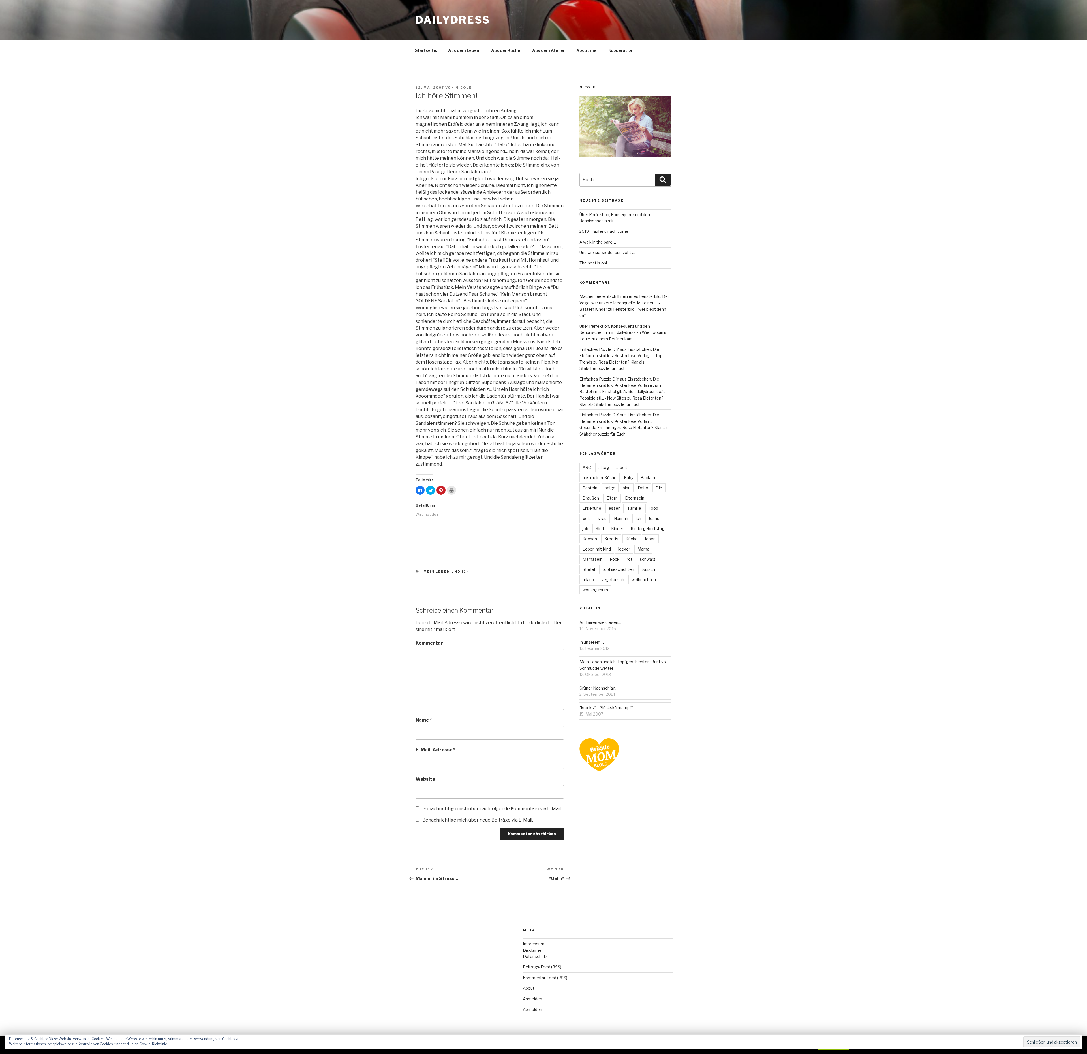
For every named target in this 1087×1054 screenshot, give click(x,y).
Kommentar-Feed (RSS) (545, 977)
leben (650, 538)
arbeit (621, 467)
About (528, 988)
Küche (632, 538)
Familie (634, 508)
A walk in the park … (597, 242)
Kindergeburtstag (647, 528)
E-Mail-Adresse (435, 749)
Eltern (612, 498)
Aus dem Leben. (464, 50)
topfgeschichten (618, 569)
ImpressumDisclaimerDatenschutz (535, 950)
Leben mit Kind (597, 549)
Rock (614, 559)
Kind (600, 528)
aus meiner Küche (600, 477)
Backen (648, 477)
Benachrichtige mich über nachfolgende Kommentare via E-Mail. (492, 808)
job (585, 528)
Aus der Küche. (506, 50)
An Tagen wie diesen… (600, 622)
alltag (603, 467)
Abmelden (532, 1009)
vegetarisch (612, 579)
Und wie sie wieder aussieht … (607, 252)
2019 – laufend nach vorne (603, 231)
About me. (587, 50)
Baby (628, 477)
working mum (595, 589)
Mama (643, 549)
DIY (659, 487)
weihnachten (644, 579)
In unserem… (591, 642)
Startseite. (426, 50)
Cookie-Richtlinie (153, 1044)
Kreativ (611, 538)
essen (614, 508)
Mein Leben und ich (446, 571)
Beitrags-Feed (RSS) (542, 967)
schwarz (647, 559)
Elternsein (634, 498)
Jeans (654, 518)
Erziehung (592, 508)
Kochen (590, 538)
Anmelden (532, 999)
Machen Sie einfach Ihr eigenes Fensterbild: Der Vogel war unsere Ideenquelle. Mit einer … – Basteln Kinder (624, 302)
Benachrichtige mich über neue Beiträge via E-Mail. (477, 820)
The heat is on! (593, 263)
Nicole (463, 87)
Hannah (621, 518)
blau (626, 487)
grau (602, 518)
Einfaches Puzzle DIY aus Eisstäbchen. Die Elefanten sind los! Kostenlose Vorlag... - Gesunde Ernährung (619, 421)
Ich (638, 518)
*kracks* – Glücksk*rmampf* (606, 707)
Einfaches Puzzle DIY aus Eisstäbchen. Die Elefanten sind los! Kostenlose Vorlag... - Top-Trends (621, 355)
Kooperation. (621, 50)
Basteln (590, 487)
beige (610, 487)
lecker (624, 549)
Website (425, 779)
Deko (643, 487)
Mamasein (592, 559)
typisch (648, 569)
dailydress (453, 20)
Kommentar (429, 643)
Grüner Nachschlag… (599, 688)
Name (424, 720)
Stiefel (589, 569)
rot (629, 559)
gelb (587, 518)
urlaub (588, 579)
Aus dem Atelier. (549, 50)
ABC (587, 467)
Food (653, 508)
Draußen (591, 498)
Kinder (617, 528)
